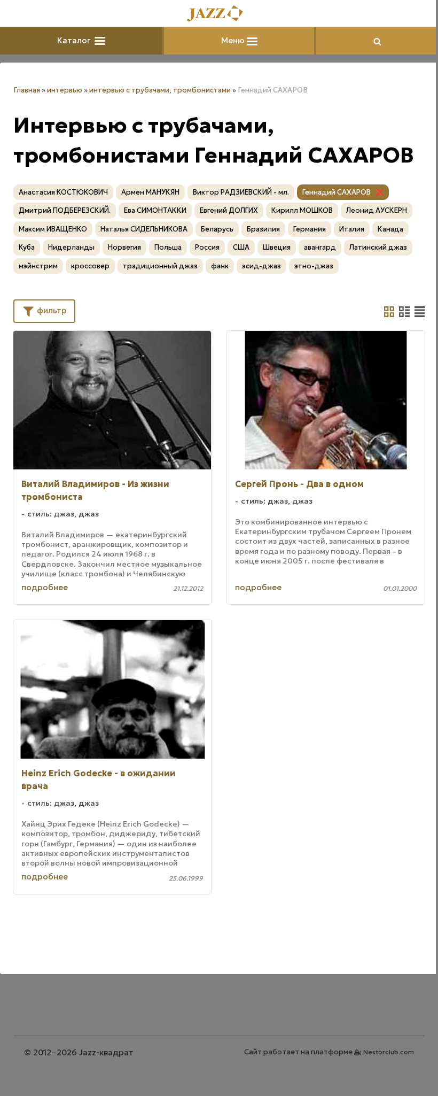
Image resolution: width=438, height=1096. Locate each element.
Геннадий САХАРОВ (336, 192)
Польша (168, 247)
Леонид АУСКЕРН (376, 210)
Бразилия (263, 229)
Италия (351, 229)
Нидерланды (71, 247)
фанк (220, 266)
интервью (64, 90)
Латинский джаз (378, 247)
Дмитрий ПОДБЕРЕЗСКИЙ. (65, 210)
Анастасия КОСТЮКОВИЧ (63, 192)
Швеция (277, 247)
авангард (320, 247)
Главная (26, 90)
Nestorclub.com (388, 1052)
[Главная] (219, 14)
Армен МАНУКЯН (150, 192)
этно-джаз (313, 266)
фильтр (51, 310)
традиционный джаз (160, 266)
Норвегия (124, 247)
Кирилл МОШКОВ (302, 210)
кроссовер (90, 266)
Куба (27, 247)
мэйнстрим (38, 266)
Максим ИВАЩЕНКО (53, 229)
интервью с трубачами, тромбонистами (160, 90)
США (241, 247)
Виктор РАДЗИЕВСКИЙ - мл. (241, 192)
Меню (234, 40)
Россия (207, 247)
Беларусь (217, 229)
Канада (390, 229)
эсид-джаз (261, 266)
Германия (309, 229)
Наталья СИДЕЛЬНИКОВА (143, 229)
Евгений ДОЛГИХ (229, 210)
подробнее (44, 587)
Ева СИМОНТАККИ (155, 210)
